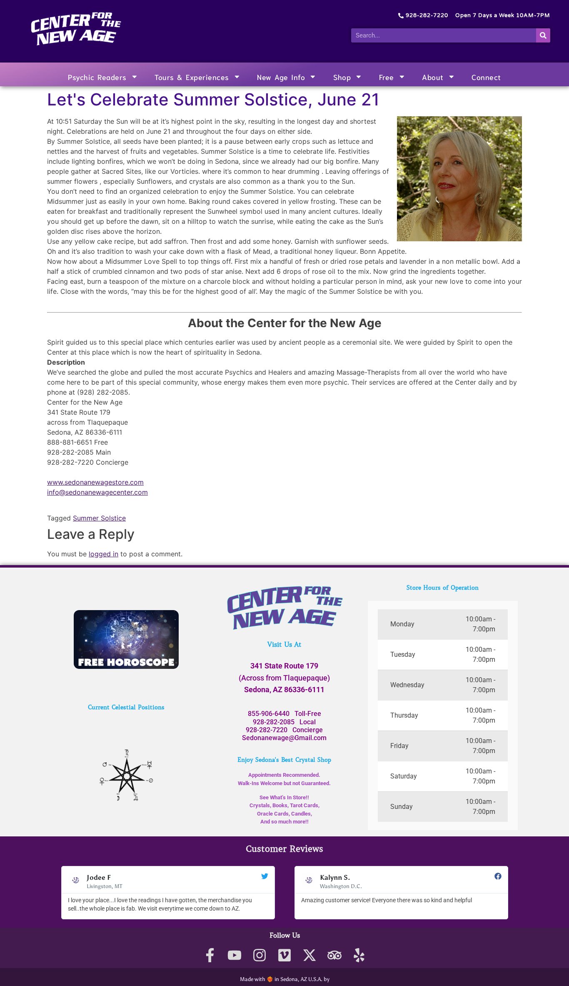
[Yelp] (359, 955)
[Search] (543, 35)
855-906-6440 (268, 714)
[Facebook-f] (209, 955)
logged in (103, 554)
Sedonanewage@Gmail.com (284, 738)
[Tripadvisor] (334, 955)
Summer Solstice (99, 518)
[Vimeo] (284, 955)
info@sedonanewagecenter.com (97, 492)
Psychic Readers (97, 76)
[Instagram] (259, 955)
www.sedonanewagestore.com (95, 482)
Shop (342, 76)
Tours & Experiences (192, 76)
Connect (486, 76)
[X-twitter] (309, 955)
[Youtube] (234, 955)
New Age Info (281, 76)
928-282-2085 (273, 722)
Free (386, 76)
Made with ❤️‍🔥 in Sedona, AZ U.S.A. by (284, 979)
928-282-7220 (266, 730)
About (433, 76)
